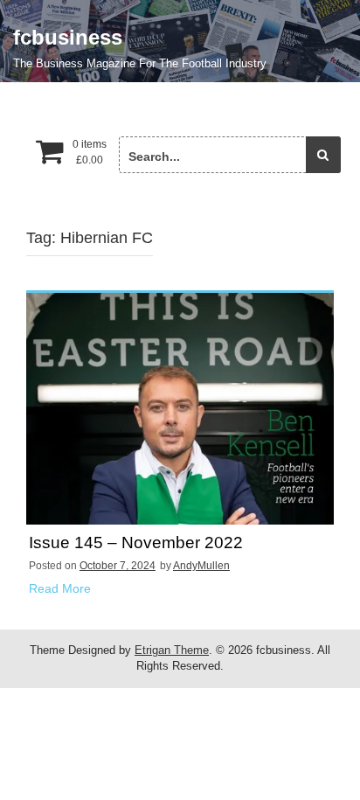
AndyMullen (201, 566)
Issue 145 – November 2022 (136, 543)
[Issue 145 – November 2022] (180, 408)
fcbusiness (67, 37)
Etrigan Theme (172, 650)
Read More (60, 588)
